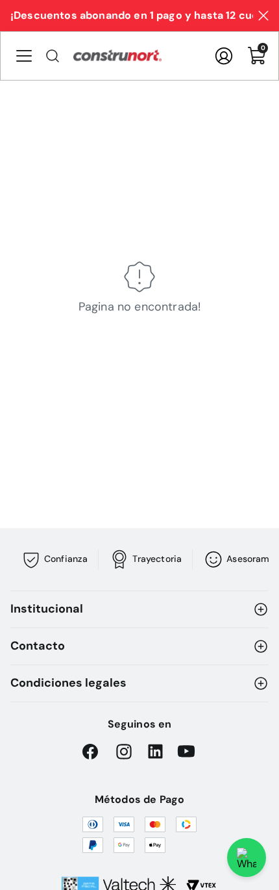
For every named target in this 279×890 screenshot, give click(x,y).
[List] (28, 55)
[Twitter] (186, 751)
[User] (223, 55)
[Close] (263, 15)
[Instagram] (124, 751)
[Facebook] (92, 751)
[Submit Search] (52, 55)
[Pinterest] (155, 751)
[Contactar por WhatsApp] (246, 857)
